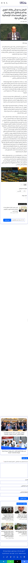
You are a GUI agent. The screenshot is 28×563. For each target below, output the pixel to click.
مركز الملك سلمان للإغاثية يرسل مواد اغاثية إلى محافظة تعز (21, 532)
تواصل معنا (12, 553)
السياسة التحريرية (5, 553)
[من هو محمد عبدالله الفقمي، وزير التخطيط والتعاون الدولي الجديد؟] (21, 509)
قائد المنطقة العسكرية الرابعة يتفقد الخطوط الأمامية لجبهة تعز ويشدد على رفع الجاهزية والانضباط (7, 517)
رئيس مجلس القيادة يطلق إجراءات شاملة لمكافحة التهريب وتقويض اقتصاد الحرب (10, 209)
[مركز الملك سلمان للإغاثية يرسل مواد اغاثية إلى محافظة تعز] (21, 526)
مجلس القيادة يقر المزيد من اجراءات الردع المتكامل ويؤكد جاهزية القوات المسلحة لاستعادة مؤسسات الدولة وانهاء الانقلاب (7, 534)
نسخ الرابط (7, 220)
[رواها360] (23, 3)
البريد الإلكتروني (24, 486)
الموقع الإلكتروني (24, 492)
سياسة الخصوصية (22, 553)
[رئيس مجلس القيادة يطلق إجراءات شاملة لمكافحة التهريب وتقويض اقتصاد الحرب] (23, 209)
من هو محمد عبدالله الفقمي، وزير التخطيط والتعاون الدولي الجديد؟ (22, 516)
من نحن (16, 553)
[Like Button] (25, 185)
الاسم (26, 480)
